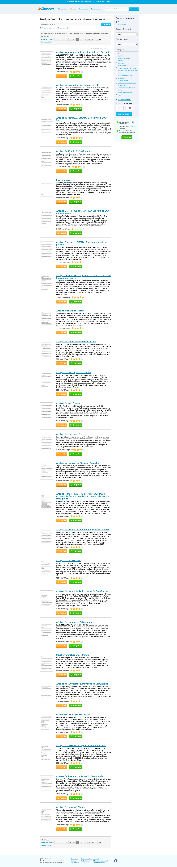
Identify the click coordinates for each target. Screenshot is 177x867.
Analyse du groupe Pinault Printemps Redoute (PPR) (82, 529)
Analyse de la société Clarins (70, 807)
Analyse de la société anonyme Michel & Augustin (81, 745)
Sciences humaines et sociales (126, 88)
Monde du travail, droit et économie (127, 70)
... (96, 39)
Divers (119, 95)
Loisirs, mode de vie (123, 65)
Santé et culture (122, 85)
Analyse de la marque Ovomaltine (73, 372)
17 (74, 39)
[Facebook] (115, 862)
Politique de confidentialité (100, 861)
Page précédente (47, 39)
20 (85, 39)
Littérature (121, 63)
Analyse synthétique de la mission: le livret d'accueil (82, 52)
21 (89, 39)
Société (120, 90)
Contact (108, 2)
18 (77, 39)
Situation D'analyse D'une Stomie (72, 655)
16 (70, 39)
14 (62, 39)
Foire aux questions (86, 859)
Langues (120, 61)
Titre (119, 22)
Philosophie (121, 73)
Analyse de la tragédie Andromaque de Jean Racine (82, 591)
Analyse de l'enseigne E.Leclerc (72, 434)
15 (66, 39)
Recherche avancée (123, 114)
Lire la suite (62, 76)
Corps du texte (122, 24)
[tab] (127, 100)
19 (81, 39)
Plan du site (96, 859)
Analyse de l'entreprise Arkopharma (74, 622)
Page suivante (46, 42)
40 (100, 39)
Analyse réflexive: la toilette (70, 311)
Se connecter (83, 9)
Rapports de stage (123, 80)
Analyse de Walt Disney (68, 403)
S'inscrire (73, 9)
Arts (119, 53)
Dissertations (62, 9)
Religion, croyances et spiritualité (127, 83)
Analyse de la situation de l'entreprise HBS (77, 85)
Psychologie (121, 78)
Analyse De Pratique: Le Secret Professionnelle (79, 776)
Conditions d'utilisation (99, 863)
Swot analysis (63, 180)
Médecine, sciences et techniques (127, 68)
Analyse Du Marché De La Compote (74, 151)
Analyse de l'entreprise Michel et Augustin (77, 463)
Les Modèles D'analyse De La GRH (73, 714)
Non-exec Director (86, 2)
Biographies (121, 56)
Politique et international (125, 75)
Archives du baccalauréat (125, 93)
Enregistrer (77, 76)
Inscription (127, 137)
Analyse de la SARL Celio (68, 560)
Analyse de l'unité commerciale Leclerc (76, 341)
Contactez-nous (96, 9)
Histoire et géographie (124, 58)
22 (93, 39)
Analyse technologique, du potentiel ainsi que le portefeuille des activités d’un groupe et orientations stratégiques (82, 496)
